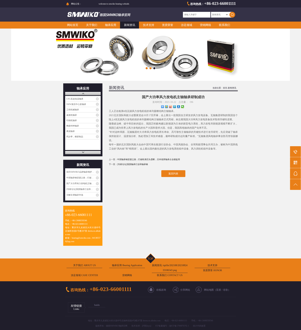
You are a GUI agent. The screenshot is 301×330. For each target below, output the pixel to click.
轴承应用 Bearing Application (127, 265)
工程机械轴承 (72, 109)
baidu (97, 305)
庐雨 (144, 326)
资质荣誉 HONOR (212, 270)
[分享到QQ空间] (166, 106)
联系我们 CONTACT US (170, 275)
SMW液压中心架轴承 (76, 104)
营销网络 (205, 24)
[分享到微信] (182, 106)
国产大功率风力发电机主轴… (80, 183)
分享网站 (185, 290)
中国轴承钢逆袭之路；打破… (80, 177)
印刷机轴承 (71, 120)
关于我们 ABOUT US (84, 265)
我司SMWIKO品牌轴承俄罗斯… (81, 172)
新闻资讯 (129, 24)
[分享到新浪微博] (170, 106)
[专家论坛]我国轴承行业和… (79, 189)
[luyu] (148, 326)
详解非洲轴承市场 (74, 195)
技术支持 (148, 24)
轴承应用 (110, 24)
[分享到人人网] (178, 106)
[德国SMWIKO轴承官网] (102, 16)
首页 (225, 88)
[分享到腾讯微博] (174, 106)
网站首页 (72, 24)
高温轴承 (70, 131)
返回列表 (173, 173)
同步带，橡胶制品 (74, 136)
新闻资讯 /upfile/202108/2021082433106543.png (169, 268)
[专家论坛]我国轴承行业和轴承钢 (132, 164)
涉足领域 (186, 24)
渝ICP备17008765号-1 (179, 326)
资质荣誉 (167, 24)
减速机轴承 (71, 115)
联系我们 (224, 24)
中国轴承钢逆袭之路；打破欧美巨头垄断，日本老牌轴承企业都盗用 (148, 159)
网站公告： (76, 4)
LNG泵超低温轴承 (74, 99)
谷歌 (225, 290)
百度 (218, 290)
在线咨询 (161, 290)
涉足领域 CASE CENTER (84, 275)
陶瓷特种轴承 (72, 126)
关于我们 (91, 24)
